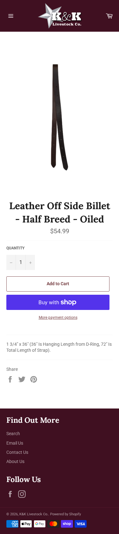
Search (13, 433)
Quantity (15, 248)
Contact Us (17, 452)
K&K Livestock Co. (33, 514)
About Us (15, 461)
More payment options (58, 317)
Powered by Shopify (65, 514)
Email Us (14, 443)
